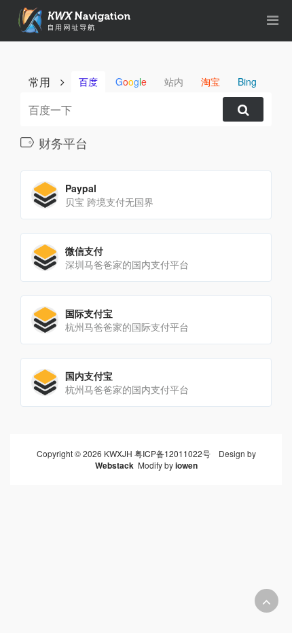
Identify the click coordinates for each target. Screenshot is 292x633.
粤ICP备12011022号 (172, 453)
